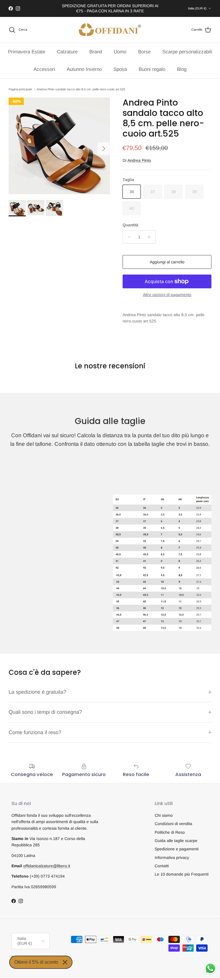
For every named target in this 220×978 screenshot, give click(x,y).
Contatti (162, 866)
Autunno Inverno (84, 69)
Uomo (120, 52)
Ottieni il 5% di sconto (36, 962)
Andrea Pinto (139, 160)
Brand (95, 52)
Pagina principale (20, 89)
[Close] (65, 962)
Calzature (67, 52)
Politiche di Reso (170, 832)
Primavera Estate (26, 52)
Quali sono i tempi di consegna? (45, 712)
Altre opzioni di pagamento (167, 294)
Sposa (120, 69)
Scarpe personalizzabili (187, 52)
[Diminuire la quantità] (128, 237)
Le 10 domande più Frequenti (182, 874)
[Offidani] (110, 30)
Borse (144, 52)
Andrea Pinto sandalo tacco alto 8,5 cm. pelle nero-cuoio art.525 (81, 89)
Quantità (130, 225)
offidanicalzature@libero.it (46, 866)
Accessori (44, 69)
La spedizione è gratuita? (37, 692)
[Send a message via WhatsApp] (210, 968)
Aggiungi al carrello (167, 262)
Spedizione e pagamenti (177, 849)
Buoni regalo (152, 69)
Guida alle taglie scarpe (176, 840)
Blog (181, 69)
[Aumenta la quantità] (151, 237)
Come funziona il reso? (35, 732)
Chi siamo (164, 815)
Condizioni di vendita (173, 823)
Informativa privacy (172, 857)
